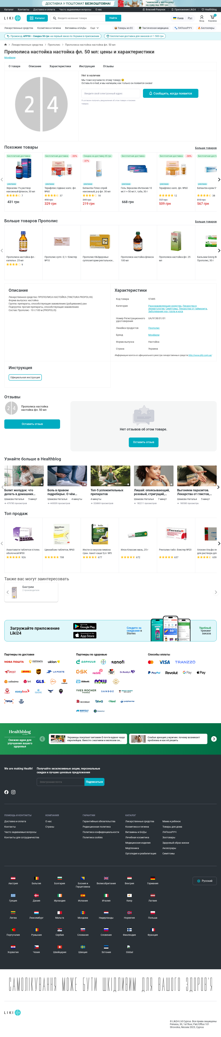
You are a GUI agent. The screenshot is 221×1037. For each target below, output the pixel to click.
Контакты (23, 9)
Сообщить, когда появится (172, 93)
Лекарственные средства (18, 28)
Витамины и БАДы (75, 28)
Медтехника (132, 848)
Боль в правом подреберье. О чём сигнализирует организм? (66, 492)
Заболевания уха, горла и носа (165, 311)
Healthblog (211, 9)
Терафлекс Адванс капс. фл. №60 (60, 190)
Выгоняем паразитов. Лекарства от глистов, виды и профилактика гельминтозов (193, 492)
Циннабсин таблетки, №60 (59, 549)
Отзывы (108, 66)
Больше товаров (206, 221)
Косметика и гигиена (49, 28)
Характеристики (60, 66)
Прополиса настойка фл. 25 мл (174, 259)
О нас (98, 9)
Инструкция (87, 66)
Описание (35, 66)
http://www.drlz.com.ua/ (200, 355)
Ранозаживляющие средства (164, 305)
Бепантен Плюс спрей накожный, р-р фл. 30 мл (96, 190)
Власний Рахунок (155, 9)
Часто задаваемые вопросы (75, 9)
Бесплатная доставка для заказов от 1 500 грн (137, 36)
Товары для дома (172, 826)
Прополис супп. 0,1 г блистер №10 (61, 259)
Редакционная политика (97, 826)
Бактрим (28, 587)
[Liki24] (12, 1013)
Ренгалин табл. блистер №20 (175, 549)
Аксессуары (169, 848)
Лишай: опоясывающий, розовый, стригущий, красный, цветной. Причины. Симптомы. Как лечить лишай (153, 492)
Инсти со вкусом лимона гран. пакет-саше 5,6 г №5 (97, 551)
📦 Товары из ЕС (123, 28)
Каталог (9, 9)
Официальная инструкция (25, 377)
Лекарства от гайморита (193, 308)
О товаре (14, 66)
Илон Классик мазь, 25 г (134, 549)
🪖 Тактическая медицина (154, 28)
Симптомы (172, 308)
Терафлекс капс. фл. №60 (173, 188)
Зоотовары (168, 837)
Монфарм (9, 57)
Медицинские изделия (138, 842)
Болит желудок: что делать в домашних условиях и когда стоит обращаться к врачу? (21, 492)
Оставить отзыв (32, 424)
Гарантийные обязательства (99, 821)
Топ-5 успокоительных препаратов (107, 492)
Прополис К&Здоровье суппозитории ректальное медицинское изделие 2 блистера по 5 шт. (97, 259)
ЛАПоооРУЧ (169, 832)
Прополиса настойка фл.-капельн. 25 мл (20, 259)
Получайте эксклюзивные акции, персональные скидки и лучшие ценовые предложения (68, 770)
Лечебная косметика (137, 837)
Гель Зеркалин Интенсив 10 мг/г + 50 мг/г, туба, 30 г (136, 190)
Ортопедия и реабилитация (140, 853)
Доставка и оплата (44, 9)
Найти (113, 18)
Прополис (54, 44)
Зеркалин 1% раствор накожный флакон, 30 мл (20, 190)
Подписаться (94, 781)
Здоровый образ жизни (175, 842)
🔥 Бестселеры (206, 28)
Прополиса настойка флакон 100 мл (137, 259)
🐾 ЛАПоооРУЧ (183, 28)
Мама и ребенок (171, 821)
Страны (49, 826)
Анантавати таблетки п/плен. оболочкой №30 (23, 551)
